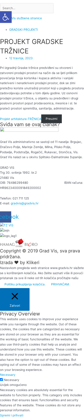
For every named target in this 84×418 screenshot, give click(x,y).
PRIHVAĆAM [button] (60, 284)
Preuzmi (51, 119)
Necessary (11, 380)
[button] (6, 17)
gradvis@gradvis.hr (25, 203)
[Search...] (27, 8)
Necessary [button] (7, 374)
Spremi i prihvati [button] (11, 415)
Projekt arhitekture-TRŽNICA (20, 119)
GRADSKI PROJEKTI (23, 29)
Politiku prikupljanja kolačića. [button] (24, 284)
